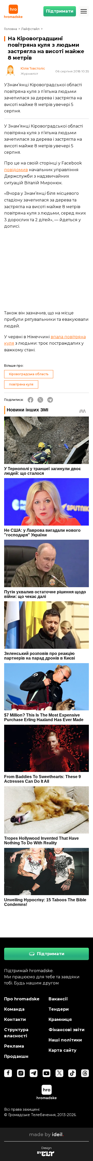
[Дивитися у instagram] (21, 1073)
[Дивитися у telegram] (33, 1073)
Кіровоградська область (28, 374)
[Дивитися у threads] (85, 1073)
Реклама (14, 1046)
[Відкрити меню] (84, 11)
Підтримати (59, 11)
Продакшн (16, 1056)
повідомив (16, 169)
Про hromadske (22, 998)
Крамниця (60, 1019)
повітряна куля (21, 384)
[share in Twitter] (40, 400)
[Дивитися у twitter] (59, 1073)
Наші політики (65, 1040)
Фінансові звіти (66, 1029)
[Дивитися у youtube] (46, 1073)
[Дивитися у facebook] (8, 1073)
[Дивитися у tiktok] (72, 1073)
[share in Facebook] (30, 400)
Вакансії (58, 998)
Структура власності (16, 1032)
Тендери (59, 1009)
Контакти (15, 1019)
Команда (14, 1009)
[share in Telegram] (50, 400)
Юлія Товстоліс (33, 68)
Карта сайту (62, 1050)
